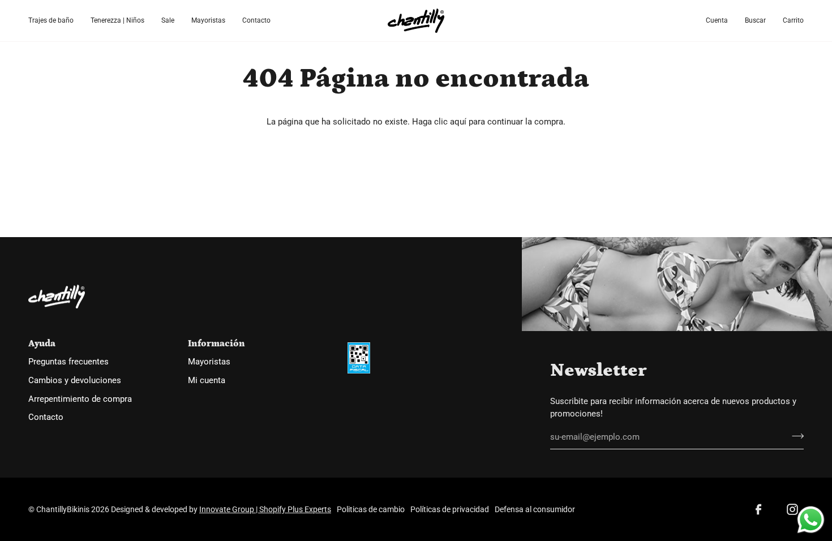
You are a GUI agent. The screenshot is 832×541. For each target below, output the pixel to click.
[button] (55, 20)
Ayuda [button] (41, 343)
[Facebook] (758, 509)
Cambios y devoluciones (74, 380)
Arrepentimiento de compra (80, 399)
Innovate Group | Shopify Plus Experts (265, 509)
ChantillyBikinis (62, 509)
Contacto (45, 417)
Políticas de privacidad (449, 509)
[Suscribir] (794, 436)
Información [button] (216, 343)
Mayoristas (209, 362)
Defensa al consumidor (535, 509)
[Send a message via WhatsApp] (810, 519)
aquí (458, 122)
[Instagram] (792, 509)
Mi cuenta (206, 380)
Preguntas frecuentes (68, 362)
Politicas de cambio (371, 509)
